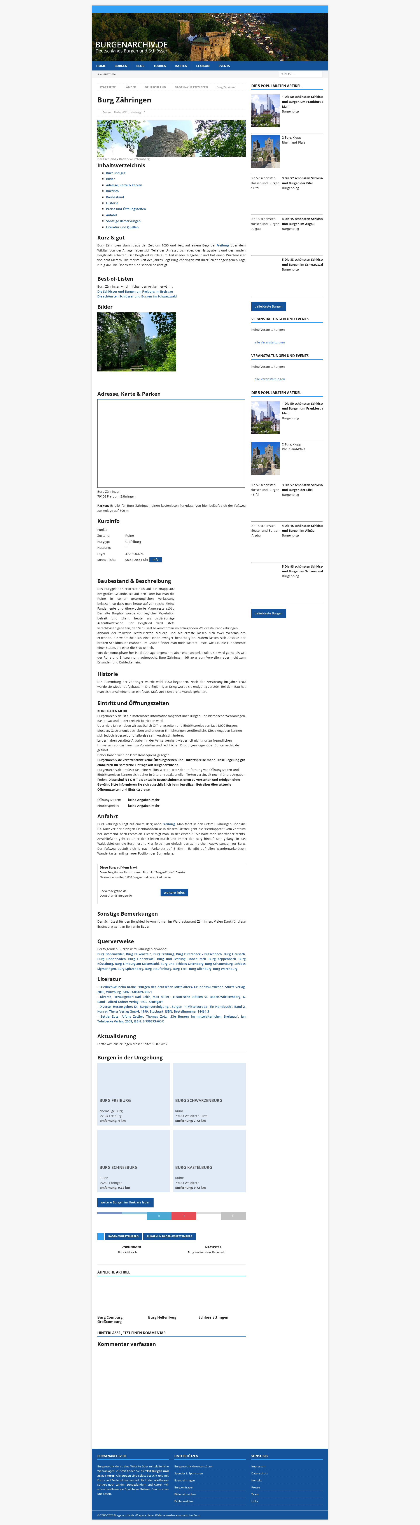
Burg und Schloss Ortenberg (182, 964)
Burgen (121, 66)
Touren (160, 66)
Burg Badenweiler (110, 954)
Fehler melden (183, 1501)
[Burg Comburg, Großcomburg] (120, 1295)
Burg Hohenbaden (111, 959)
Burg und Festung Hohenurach (181, 959)
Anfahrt (111, 215)
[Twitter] (299, 9)
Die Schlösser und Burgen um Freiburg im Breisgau (135, 291)
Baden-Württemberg (127, 112)
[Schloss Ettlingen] (222, 1295)
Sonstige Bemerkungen (123, 221)
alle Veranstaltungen (270, 342)
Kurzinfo (112, 191)
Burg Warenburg (225, 969)
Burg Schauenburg (219, 964)
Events (224, 66)
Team (255, 1494)
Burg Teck (180, 969)
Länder (130, 87)
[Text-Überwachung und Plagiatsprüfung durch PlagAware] (210, 1515)
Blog (140, 66)
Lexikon (203, 66)
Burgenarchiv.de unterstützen (193, 1466)
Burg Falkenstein (138, 954)
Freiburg (223, 245)
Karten (181, 66)
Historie (112, 203)
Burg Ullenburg (200, 969)
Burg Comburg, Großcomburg (110, 1319)
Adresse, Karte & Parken (124, 185)
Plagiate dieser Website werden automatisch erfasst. (168, 1515)
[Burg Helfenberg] (171, 1295)
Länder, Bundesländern (131, 1485)
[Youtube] (324, 9)
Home (101, 66)
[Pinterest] (307, 9)
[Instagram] (290, 9)
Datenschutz (259, 1473)
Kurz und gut (116, 173)
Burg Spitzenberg (130, 969)
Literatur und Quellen (122, 227)
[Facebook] (281, 9)
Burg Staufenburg (158, 969)
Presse (255, 1487)
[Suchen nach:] (301, 74)
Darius (107, 112)
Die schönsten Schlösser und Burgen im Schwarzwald (137, 296)
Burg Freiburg (163, 954)
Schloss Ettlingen (213, 1317)
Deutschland (155, 87)
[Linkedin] (316, 9)
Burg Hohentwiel (141, 959)
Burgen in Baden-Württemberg (169, 1236)
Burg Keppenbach (222, 959)
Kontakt (256, 1480)
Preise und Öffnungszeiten (126, 209)
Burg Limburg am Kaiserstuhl (137, 964)
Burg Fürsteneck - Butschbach (199, 954)
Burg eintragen (184, 1487)
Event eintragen (184, 1480)
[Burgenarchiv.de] (210, 59)
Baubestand (115, 197)
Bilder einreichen (185, 1494)
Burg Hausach (234, 954)
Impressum (258, 1466)
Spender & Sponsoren (188, 1473)
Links (254, 1501)
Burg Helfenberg (162, 1317)
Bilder (110, 179)
